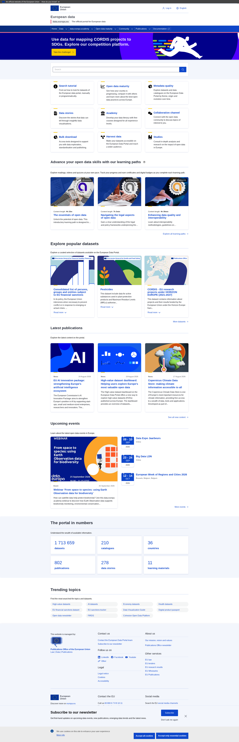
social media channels (168, 703)
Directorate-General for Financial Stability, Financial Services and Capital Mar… (74, 258)
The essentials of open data (70, 215)
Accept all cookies (144, 736)
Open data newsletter (62, 616)
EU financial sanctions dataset (66, 610)
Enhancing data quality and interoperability (164, 216)
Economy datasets (131, 604)
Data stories (66, 113)
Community (124, 29)
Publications (141, 29)
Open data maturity (104, 29)
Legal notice (103, 673)
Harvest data (113, 136)
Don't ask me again (169, 720)
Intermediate (132, 180)
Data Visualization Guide (134, 610)
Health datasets (165, 604)
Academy (111, 113)
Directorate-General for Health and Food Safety (123, 258)
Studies (158, 137)
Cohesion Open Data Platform (136, 616)
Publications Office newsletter (158, 645)
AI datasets (93, 604)
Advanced (181, 180)
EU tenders (150, 663)
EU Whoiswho (151, 671)
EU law (148, 660)
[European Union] (60, 8)
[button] (181, 8)
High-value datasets (61, 604)
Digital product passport (169, 610)
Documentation (160, 29)
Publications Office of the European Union (70, 649)
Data (61, 29)
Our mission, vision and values (158, 640)
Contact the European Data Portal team (115, 640)
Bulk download (68, 137)
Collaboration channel (167, 112)
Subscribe (169, 713)
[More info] (144, 161)
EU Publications (152, 675)
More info (61, 735)
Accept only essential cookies (172, 736)
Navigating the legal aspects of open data (117, 216)
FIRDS (91, 616)
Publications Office (180, 258)
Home (54, 29)
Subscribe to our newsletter (110, 644)
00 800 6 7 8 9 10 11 (113, 703)
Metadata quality (163, 85)
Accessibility (103, 681)
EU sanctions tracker (97, 610)
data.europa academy (79, 29)
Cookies (101, 677)
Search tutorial (68, 85)
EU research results (154, 667)
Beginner (86, 180)
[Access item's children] (66, 29)
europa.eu (71, 703)
